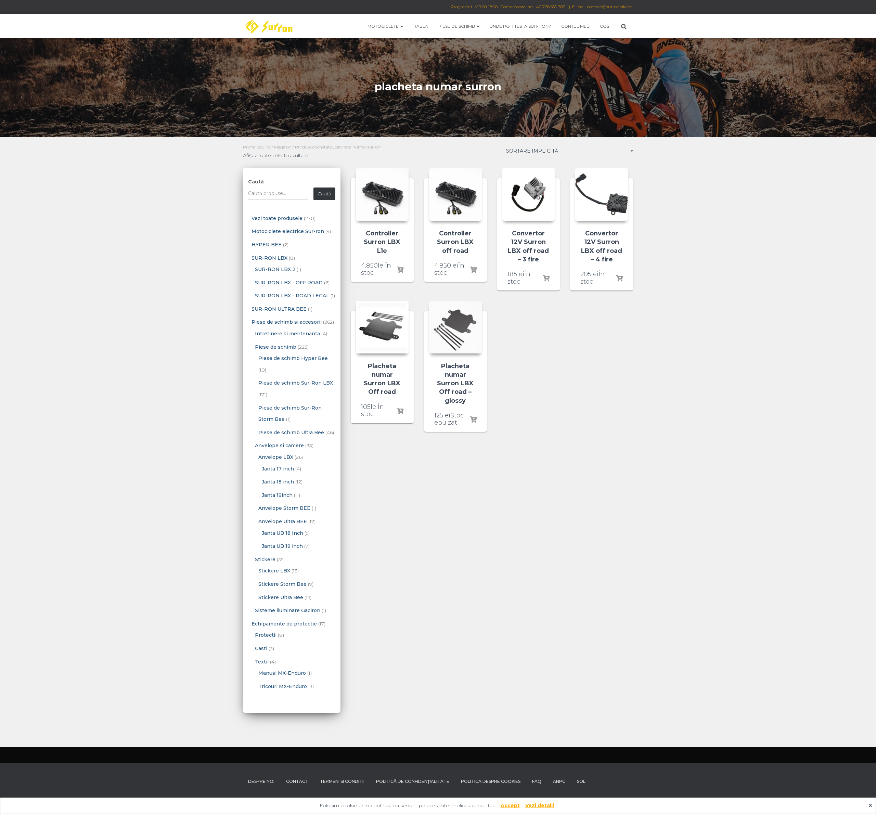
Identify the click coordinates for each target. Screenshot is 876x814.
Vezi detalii (539, 805)
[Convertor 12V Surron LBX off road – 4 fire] (601, 194)
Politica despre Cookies (490, 781)
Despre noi (261, 781)
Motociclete (384, 26)
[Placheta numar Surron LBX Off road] (382, 327)
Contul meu (575, 26)
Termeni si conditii (342, 781)
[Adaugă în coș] (400, 270)
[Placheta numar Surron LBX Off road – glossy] (455, 327)
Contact (297, 781)
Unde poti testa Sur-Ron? (520, 26)
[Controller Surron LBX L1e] (382, 194)
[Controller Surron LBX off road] (455, 194)
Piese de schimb (457, 26)
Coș (604, 26)
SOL (581, 781)
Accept (510, 805)
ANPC (559, 781)
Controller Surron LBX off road (455, 242)
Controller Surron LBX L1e (382, 242)
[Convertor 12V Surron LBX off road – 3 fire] (528, 194)
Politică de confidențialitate (412, 781)
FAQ (536, 781)
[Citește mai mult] (473, 419)
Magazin (283, 147)
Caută (256, 182)
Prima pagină (257, 147)
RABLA (420, 26)
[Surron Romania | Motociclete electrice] (268, 26)
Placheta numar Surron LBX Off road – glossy (455, 383)
